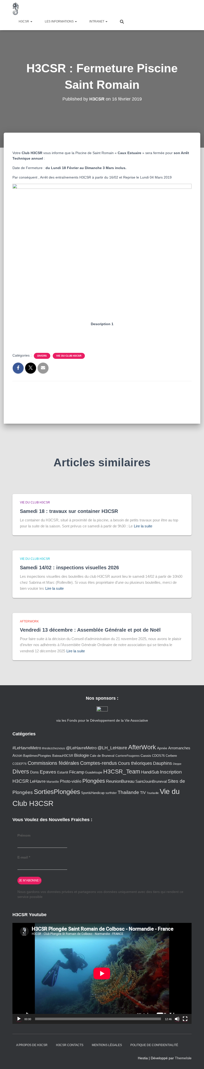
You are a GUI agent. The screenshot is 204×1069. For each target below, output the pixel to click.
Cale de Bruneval (102, 756)
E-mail (23, 857)
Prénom (23, 835)
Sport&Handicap (92, 793)
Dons (34, 772)
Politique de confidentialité (154, 1045)
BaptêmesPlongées (37, 756)
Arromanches (179, 748)
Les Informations (59, 21)
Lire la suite (143, 526)
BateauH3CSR (62, 756)
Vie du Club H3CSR (68, 355)
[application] (102, 973)
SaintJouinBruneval (151, 781)
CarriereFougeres (127, 755)
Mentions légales (107, 1045)
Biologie (81, 755)
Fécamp (76, 772)
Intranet (97, 21)
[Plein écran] (185, 1018)
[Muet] (177, 1018)
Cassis (146, 756)
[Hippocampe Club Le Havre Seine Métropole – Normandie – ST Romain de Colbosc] (16, 8)
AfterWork (29, 621)
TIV (143, 793)
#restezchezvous (53, 748)
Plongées (93, 781)
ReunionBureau (120, 781)
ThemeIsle (183, 1058)
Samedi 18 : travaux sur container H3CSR (69, 511)
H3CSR (24, 21)
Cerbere (171, 756)
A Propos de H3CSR (32, 1045)
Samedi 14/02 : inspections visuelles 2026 (69, 567)
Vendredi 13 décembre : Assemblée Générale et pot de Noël (90, 630)
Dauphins (162, 763)
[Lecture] (18, 1018)
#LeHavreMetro (26, 748)
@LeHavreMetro (81, 748)
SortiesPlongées (57, 791)
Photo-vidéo (70, 781)
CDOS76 (158, 756)
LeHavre (38, 781)
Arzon (17, 755)
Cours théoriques (135, 763)
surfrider (111, 792)
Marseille (53, 781)
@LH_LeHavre (112, 747)
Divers (42, 355)
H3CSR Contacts (69, 1045)
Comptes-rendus (98, 763)
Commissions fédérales (53, 763)
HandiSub (150, 772)
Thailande (128, 792)
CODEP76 (19, 763)
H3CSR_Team (121, 771)
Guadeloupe (93, 772)
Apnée (162, 748)
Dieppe (177, 763)
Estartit (62, 772)
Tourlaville (153, 792)
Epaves (48, 772)
